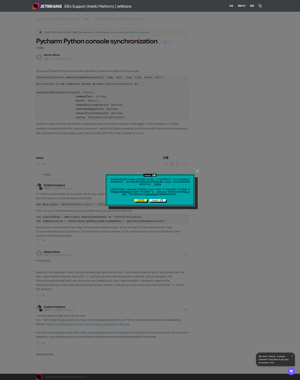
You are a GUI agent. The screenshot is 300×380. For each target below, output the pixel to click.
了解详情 (157, 184)
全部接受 (140, 200)
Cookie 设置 (157, 200)
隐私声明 (118, 192)
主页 (47, 6)
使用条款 (127, 192)
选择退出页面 (151, 194)
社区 (231, 6)
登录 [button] (252, 6)
